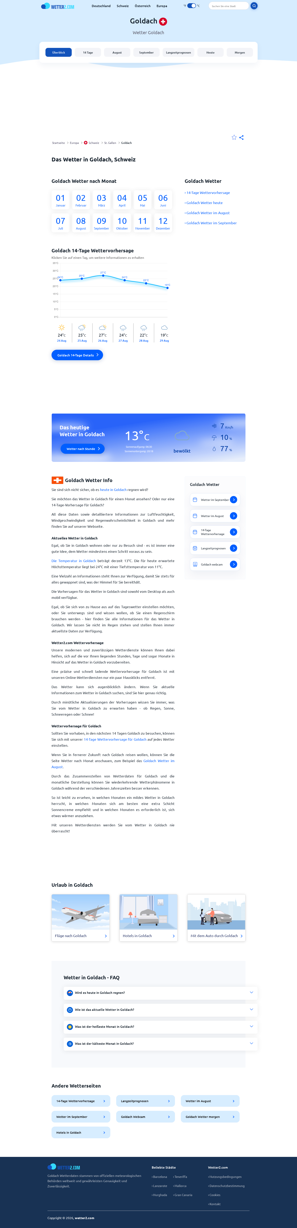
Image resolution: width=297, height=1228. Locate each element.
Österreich (143, 5)
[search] (254, 5)
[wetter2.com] (57, 6)
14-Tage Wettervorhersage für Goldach (115, 739)
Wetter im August (198, 1101)
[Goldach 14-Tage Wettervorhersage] (113, 292)
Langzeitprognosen (178, 52)
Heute (210, 52)
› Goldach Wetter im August (207, 213)
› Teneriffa (180, 1177)
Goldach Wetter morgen (203, 1117)
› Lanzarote (159, 1186)
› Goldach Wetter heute (204, 202)
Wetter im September (71, 1117)
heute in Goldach (113, 489)
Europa (162, 5)
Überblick (58, 52)
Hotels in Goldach (68, 1132)
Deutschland (101, 5)
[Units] (191, 5)
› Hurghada (159, 1195)
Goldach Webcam (133, 1117)
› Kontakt (214, 1204)
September (146, 52)
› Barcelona (159, 1177)
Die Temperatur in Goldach (74, 560)
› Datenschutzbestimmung (226, 1186)
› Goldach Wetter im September (211, 223)
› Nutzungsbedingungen (225, 1177)
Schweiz (123, 5)
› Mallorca (179, 1186)
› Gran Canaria (182, 1195)
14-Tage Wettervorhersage (75, 1101)
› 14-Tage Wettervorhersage (207, 192)
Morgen (240, 52)
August (117, 52)
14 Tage (88, 52)
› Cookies (214, 1195)
